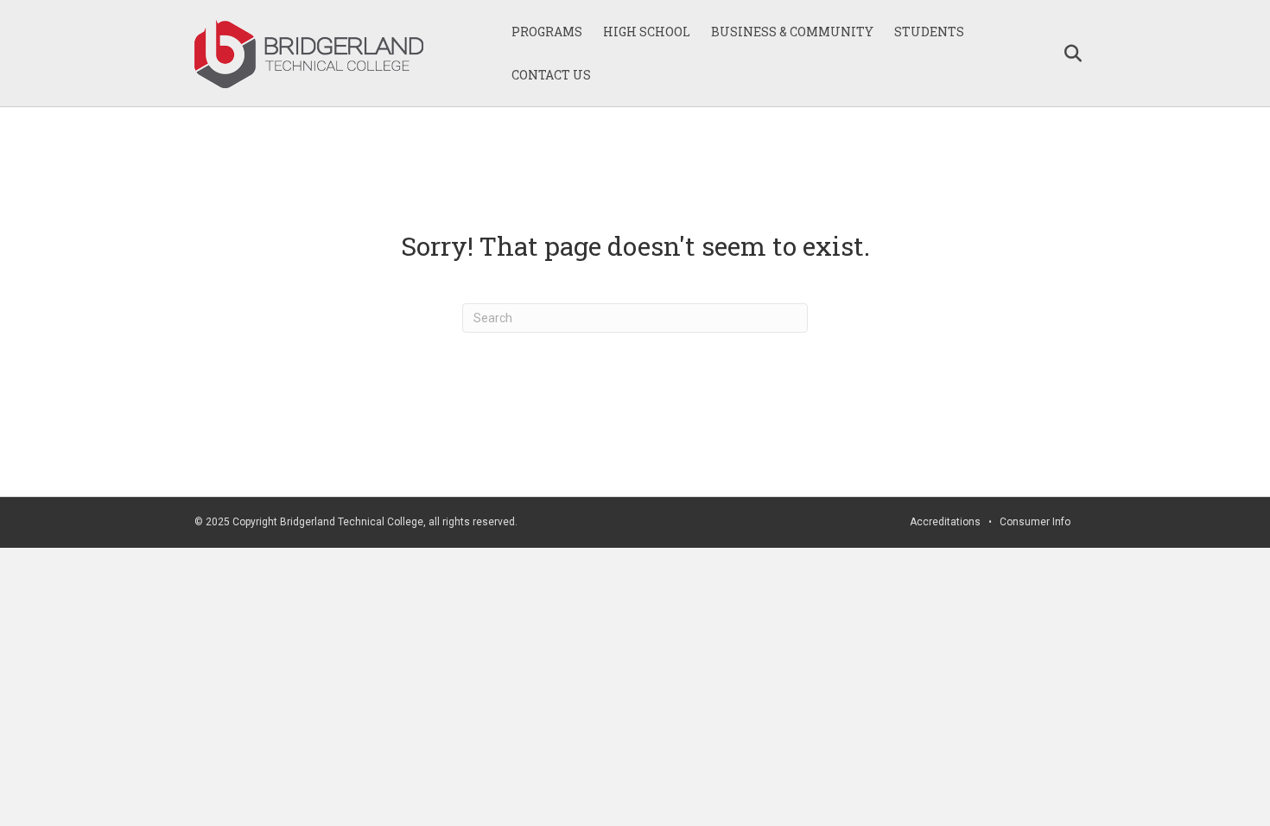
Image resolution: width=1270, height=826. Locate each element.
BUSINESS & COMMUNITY (792, 31)
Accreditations (945, 522)
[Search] (1065, 53)
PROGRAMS (546, 31)
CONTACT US (551, 75)
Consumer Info (1035, 522)
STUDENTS (929, 31)
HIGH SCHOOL (646, 31)
